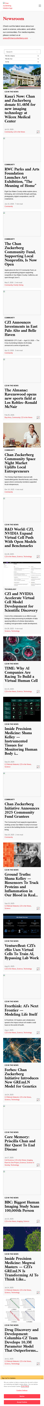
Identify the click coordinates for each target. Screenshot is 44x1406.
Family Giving (18, 285)
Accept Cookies (22, 1402)
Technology (28, 556)
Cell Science (9, 1160)
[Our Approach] (9, 5)
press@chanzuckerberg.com (15, 38)
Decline (22, 1396)
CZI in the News (19, 132)
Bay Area (8, 417)
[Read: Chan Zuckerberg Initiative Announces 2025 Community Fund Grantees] (22, 806)
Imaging (30, 1160)
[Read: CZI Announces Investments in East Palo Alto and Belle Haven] (22, 323)
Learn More (25, 1386)
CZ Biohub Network (12, 764)
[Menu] (40, 6)
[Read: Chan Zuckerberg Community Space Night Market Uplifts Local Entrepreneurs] (22, 459)
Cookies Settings (21, 1390)
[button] (22, 55)
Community (9, 132)
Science (20, 556)
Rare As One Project (12, 1162)
